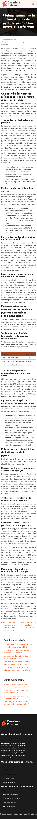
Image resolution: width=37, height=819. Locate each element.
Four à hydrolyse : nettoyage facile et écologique (27, 625)
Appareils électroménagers (10, 39)
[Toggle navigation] (33, 3)
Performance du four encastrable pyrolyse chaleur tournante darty (9, 626)
